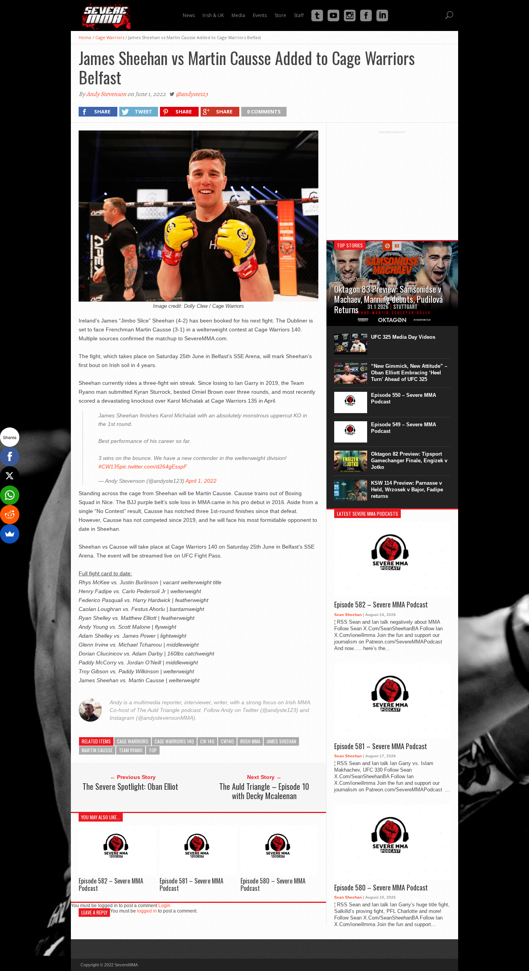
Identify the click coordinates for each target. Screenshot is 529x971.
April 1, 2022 (200, 481)
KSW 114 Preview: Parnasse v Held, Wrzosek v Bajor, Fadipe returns (407, 489)
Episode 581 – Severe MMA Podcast (191, 884)
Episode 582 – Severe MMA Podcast (111, 884)
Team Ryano (131, 750)
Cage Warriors (109, 37)
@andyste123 (192, 94)
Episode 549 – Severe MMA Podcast (403, 428)
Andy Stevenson (106, 94)
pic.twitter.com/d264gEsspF (153, 466)
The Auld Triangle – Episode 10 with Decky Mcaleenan (264, 791)
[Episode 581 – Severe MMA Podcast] (198, 873)
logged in (147, 911)
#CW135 (109, 466)
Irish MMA (250, 741)
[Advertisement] (392, 182)
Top (153, 750)
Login (164, 905)
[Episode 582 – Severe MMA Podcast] (117, 873)
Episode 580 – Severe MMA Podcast (273, 884)
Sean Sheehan (348, 614)
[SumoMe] (9, 534)
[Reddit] (9, 514)
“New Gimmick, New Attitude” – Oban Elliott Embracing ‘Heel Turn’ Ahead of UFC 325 (409, 372)
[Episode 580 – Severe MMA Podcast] (279, 873)
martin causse (97, 750)
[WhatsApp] (9, 495)
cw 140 (207, 741)
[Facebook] (9, 456)
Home (85, 37)
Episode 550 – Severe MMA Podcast (403, 398)
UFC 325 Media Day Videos (403, 337)
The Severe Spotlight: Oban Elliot (130, 786)
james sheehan (281, 741)
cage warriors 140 (174, 741)
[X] (9, 476)
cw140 (227, 741)
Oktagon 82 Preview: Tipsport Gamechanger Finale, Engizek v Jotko (409, 460)
